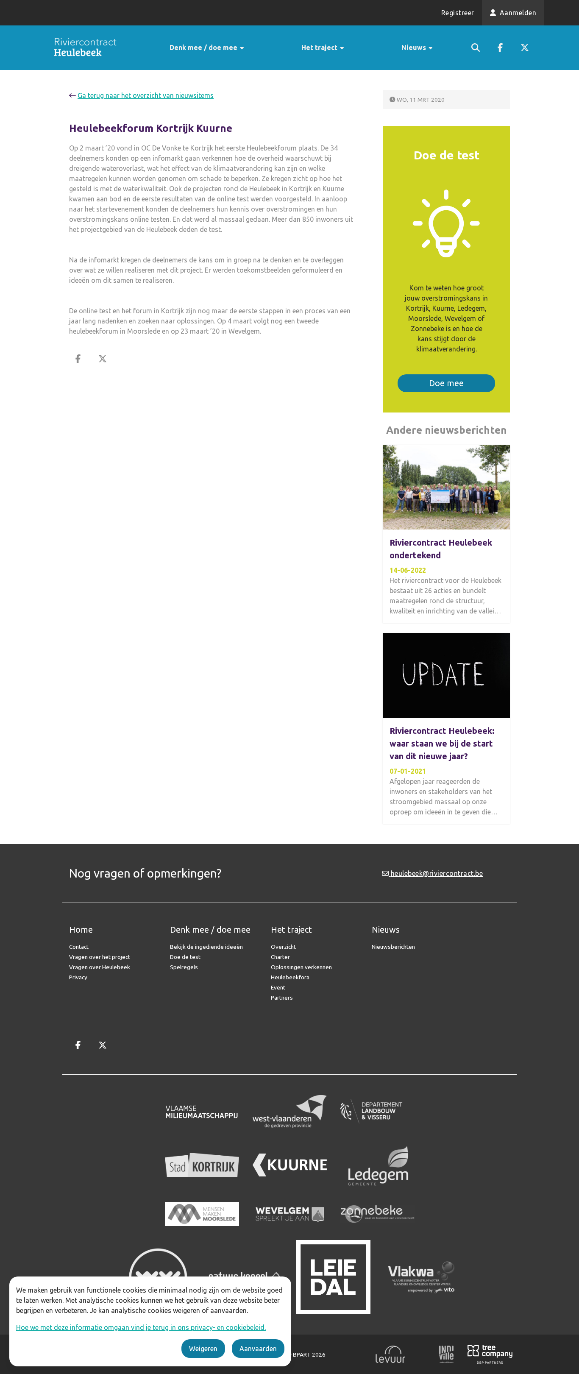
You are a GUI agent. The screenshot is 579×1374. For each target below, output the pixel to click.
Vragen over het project (99, 956)
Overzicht (283, 946)
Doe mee (446, 383)
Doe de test (185, 956)
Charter (280, 956)
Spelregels (184, 967)
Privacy (78, 977)
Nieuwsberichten (393, 946)
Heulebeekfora (290, 977)
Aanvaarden (258, 1348)
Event (278, 987)
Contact (79, 946)
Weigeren (203, 1348)
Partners (282, 997)
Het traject (320, 47)
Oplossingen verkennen (301, 967)
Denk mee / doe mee (204, 47)
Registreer (457, 13)
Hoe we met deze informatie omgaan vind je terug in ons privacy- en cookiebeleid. (141, 1327)
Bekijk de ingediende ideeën (206, 946)
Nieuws (414, 47)
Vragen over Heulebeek (99, 967)
